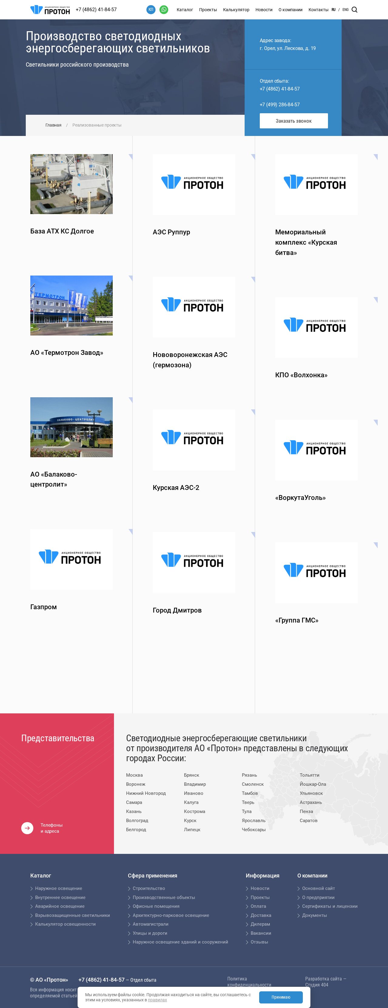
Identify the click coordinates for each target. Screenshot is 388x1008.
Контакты (319, 9)
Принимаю (281, 997)
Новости (264, 9)
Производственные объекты (164, 897)
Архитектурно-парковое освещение (171, 915)
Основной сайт (318, 888)
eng (346, 10)
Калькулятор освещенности (65, 924)
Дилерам (260, 924)
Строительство (149, 888)
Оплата (258, 906)
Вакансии (261, 933)
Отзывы (259, 942)
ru (334, 10)
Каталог (185, 9)
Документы (314, 915)
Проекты (208, 9)
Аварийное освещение (60, 906)
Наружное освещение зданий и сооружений (180, 942)
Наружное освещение (58, 888)
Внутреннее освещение (60, 897)
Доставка (261, 915)
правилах (157, 999)
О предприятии (318, 897)
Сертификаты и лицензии (330, 906)
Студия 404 (316, 985)
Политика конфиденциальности (249, 982)
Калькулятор (236, 9)
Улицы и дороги (150, 933)
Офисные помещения (156, 906)
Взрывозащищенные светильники (72, 915)
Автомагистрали (151, 924)
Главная (53, 125)
